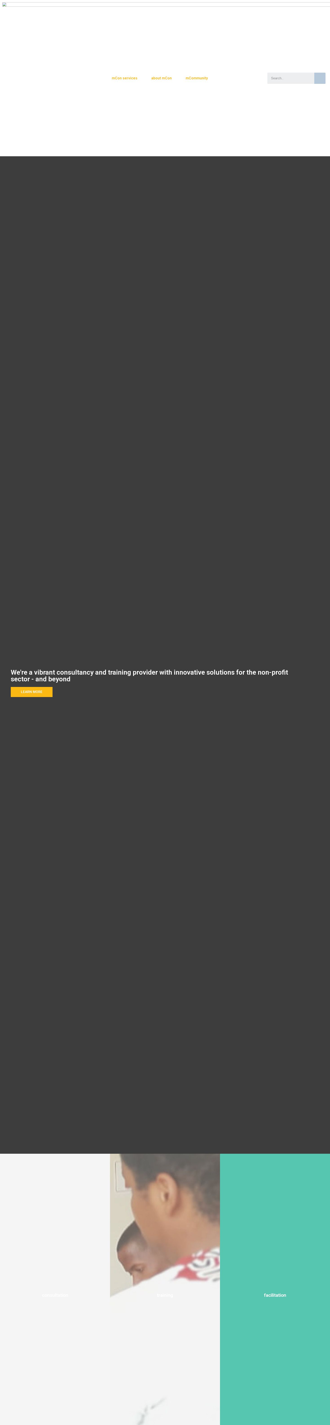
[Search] (320, 78)
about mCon (161, 78)
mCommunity (197, 78)
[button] (32, 692)
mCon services (124, 78)
